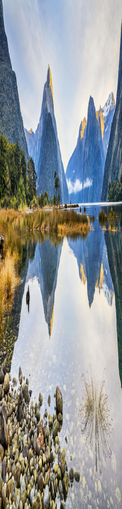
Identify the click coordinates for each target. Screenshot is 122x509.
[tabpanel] (61, 133)
